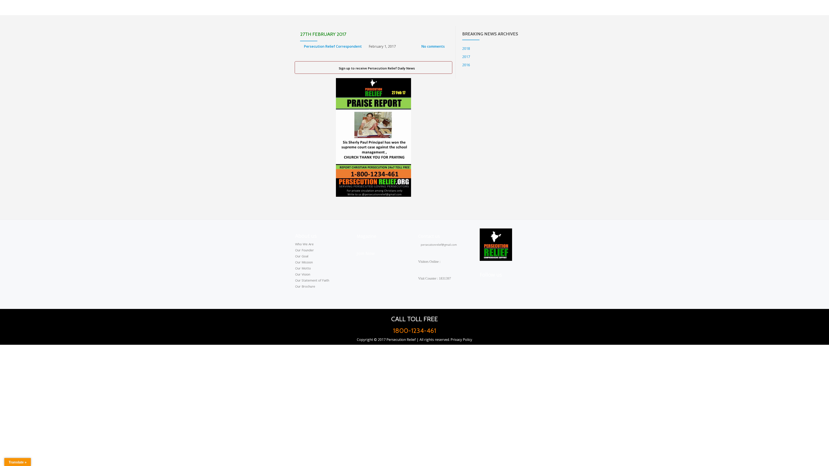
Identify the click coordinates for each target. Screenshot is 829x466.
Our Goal (301, 256)
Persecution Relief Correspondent (333, 46)
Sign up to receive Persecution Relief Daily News (376, 68)
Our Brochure (305, 286)
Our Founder (304, 250)
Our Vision (302, 274)
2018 (466, 48)
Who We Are (304, 244)
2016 (466, 65)
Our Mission (304, 262)
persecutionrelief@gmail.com (438, 245)
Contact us (429, 236)
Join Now (366, 253)
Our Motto (303, 268)
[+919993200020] (504, 284)
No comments (433, 46)
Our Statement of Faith (312, 280)
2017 (466, 56)
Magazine (366, 236)
